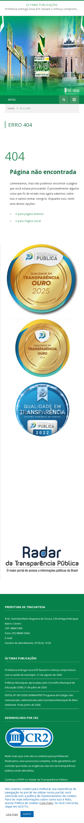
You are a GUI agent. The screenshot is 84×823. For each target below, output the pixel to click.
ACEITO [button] (27, 814)
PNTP (21, 779)
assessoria (31, 761)
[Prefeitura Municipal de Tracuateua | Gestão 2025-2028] (42, 60)
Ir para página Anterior (29, 214)
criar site (29, 756)
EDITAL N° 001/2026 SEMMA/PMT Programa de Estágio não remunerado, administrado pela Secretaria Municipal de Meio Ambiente (41, 700)
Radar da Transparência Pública (48, 779)
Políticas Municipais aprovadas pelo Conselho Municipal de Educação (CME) (43, 9)
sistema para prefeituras (53, 756)
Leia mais (46, 803)
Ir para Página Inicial (28, 221)
